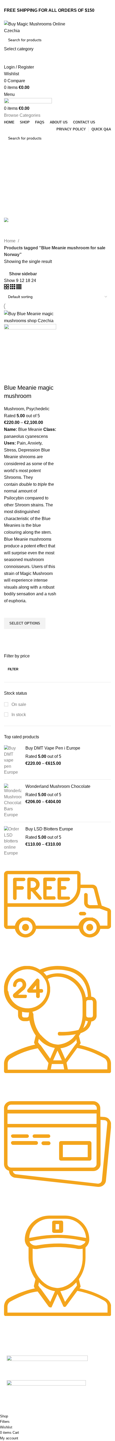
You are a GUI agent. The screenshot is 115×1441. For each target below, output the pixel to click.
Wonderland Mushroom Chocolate (57, 786)
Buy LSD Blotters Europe (49, 829)
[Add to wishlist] (10, 611)
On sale (18, 704)
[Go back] (10, 161)
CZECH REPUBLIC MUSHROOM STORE (36, 1410)
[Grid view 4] (18, 287)
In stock (18, 714)
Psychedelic (37, 409)
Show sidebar (23, 274)
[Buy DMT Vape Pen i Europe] (12, 760)
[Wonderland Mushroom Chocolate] (12, 801)
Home (10, 241)
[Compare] (10, 377)
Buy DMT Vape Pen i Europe (52, 748)
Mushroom (14, 409)
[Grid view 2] (7, 287)
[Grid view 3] (13, 287)
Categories (15, 198)
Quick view (10, 635)
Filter (13, 669)
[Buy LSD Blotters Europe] (12, 841)
